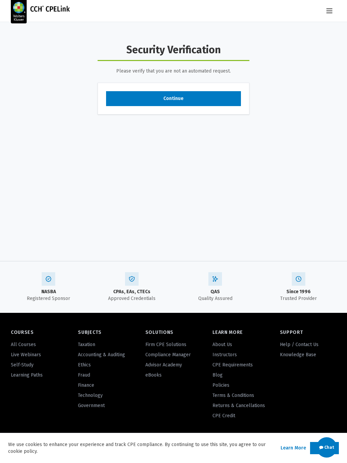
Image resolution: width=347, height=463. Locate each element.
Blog (217, 375)
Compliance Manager (168, 355)
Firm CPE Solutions (165, 344)
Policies (220, 385)
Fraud (84, 375)
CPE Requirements (232, 365)
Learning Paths (27, 375)
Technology (90, 395)
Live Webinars (26, 355)
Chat (328, 447)
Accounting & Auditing (101, 355)
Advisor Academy (163, 365)
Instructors (224, 355)
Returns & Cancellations (238, 405)
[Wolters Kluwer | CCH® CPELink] (40, 11)
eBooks (153, 375)
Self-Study (22, 365)
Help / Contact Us (299, 344)
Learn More (293, 448)
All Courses (23, 344)
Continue (173, 98)
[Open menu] (329, 11)
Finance (86, 385)
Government (91, 405)
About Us (222, 344)
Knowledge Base (298, 355)
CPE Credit (223, 416)
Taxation (86, 344)
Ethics (84, 365)
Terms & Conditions (233, 395)
